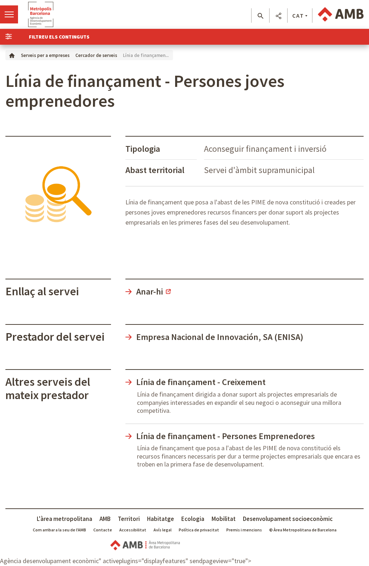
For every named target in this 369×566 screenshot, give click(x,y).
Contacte (102, 529)
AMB (105, 519)
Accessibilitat (132, 529)
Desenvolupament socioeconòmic (288, 519)
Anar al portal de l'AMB (341, 14)
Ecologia (192, 519)
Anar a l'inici (40, 14)
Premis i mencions (244, 529)
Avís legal (163, 529)
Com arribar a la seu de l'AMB (59, 529)
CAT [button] (298, 15)
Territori (129, 519)
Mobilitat (224, 519)
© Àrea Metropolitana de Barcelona (303, 529)
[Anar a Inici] (12, 55)
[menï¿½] (9, 14)
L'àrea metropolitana (64, 519)
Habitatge (160, 519)
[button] (260, 15)
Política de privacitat (199, 529)
